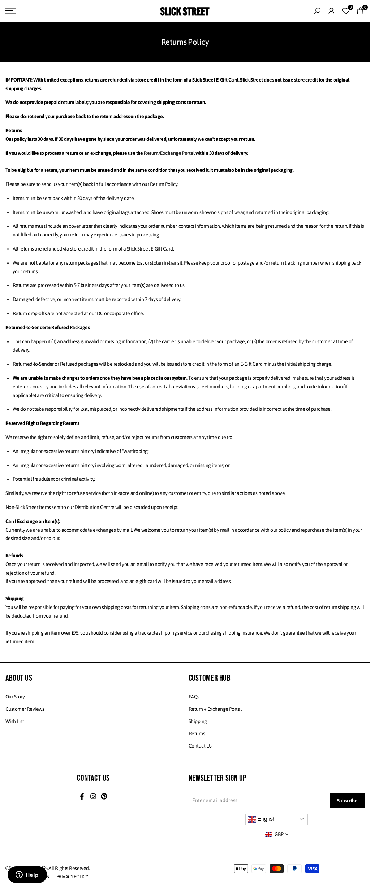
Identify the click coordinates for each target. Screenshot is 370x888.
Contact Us (200, 746)
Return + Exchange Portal (215, 709)
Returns (197, 733)
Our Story (15, 697)
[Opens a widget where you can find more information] (27, 875)
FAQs (194, 697)
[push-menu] (10, 11)
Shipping (198, 721)
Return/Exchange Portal (169, 153)
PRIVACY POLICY (72, 876)
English (266, 819)
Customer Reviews (24, 709)
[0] (345, 10)
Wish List (14, 721)
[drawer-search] (317, 11)
